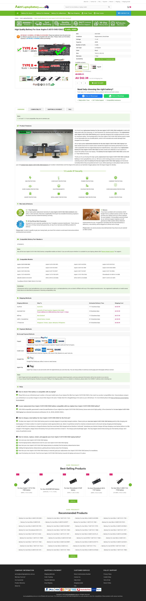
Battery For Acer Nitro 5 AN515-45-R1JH (86, 534)
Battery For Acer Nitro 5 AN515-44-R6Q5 (87, 550)
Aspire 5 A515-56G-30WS (109, 267)
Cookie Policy (107, 577)
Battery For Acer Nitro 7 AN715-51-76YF (58, 534)
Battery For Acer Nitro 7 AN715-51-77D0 (115, 518)
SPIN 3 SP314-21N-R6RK (80, 277)
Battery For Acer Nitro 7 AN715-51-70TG (86, 526)
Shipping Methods (49, 574)
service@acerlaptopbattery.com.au (25, 574)
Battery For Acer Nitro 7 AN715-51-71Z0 (58, 518)
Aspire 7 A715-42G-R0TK (23, 274)
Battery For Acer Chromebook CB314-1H (30, 530)
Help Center (100, 13)
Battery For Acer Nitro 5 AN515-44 (58, 546)
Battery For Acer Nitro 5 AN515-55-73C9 (113, 522)
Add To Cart (98, 83)
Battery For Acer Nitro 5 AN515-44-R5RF (58, 542)
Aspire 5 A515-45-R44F (23, 267)
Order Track (88, 13)
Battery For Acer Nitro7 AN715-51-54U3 (30, 534)
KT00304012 (20, 244)
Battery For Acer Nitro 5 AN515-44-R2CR (115, 542)
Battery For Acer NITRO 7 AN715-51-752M (89, 538)
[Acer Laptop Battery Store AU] (38, 7)
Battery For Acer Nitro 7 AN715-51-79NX (58, 550)
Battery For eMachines (59, 13)
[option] (44, 54)
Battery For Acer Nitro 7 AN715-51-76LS (31, 546)
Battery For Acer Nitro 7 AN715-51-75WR (31, 538)
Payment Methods (49, 580)
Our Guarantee (19, 580)
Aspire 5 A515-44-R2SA (80, 264)
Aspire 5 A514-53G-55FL (52, 264)
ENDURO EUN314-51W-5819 (24, 277)
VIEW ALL (73, 501)
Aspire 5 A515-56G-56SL (23, 271)
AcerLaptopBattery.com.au (72, 594)
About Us (86, 1)
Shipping (118, 1)
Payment (105, 1)
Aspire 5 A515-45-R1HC (109, 264)
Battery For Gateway (42, 13)
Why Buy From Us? (20, 577)
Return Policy (107, 583)
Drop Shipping (75, 13)
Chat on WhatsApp (118, 96)
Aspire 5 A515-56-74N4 (80, 267)
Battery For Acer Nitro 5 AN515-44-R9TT (57, 522)
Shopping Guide (78, 583)
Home (16, 18)
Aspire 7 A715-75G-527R (52, 274)
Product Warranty (20, 583)
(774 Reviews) (87, 71)
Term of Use (107, 580)
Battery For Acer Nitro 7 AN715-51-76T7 (115, 530)
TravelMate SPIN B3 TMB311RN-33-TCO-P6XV (29, 281)
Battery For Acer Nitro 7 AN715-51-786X (58, 530)
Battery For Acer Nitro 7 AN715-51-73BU (87, 530)
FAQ (99, 1)
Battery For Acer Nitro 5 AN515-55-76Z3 (60, 538)
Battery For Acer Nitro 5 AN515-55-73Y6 (30, 526)
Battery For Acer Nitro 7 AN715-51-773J (84, 546)
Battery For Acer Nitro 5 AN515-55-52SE (30, 518)
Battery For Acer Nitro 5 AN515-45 (30, 522)
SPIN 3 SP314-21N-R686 (52, 277)
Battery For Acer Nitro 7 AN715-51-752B (30, 542)
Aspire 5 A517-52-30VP (52, 271)
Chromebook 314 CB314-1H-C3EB (111, 274)
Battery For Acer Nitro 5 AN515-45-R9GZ (115, 526)
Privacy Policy (107, 574)
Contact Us (93, 1)
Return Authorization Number (82, 574)
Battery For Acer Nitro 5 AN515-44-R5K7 (58, 526)
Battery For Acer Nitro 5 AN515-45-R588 (86, 518)
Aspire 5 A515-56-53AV (52, 267)
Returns (111, 1)
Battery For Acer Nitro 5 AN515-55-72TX (30, 550)
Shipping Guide (126, 1)
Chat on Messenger (91, 96)
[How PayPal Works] (96, 589)
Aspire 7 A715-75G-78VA (80, 274)
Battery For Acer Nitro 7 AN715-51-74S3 (85, 522)
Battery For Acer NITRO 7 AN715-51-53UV (113, 546)
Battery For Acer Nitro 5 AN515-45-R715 (87, 542)
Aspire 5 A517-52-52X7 (80, 271)
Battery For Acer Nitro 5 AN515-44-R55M (115, 534)
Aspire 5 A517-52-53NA (109, 271)
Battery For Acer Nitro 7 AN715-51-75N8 (115, 550)
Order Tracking (48, 577)
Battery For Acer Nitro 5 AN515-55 (116, 538)
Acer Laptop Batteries (26, 18)
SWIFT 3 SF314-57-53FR (109, 277)
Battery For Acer (26, 13)
